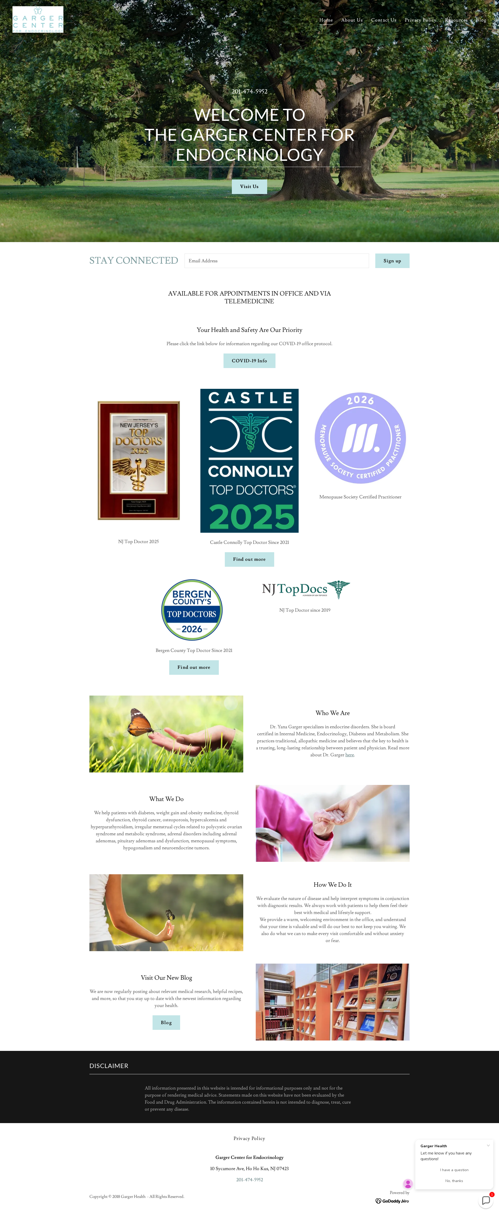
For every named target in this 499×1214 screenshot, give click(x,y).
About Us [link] (352, 20)
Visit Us (249, 187)
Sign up (392, 261)
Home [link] (326, 20)
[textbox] (277, 261)
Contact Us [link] (384, 20)
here (349, 755)
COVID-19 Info (249, 361)
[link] (37, 18)
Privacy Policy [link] (421, 20)
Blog (166, 1023)
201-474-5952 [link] (249, 92)
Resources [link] (456, 20)
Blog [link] (481, 20)
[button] (485, 1200)
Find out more (249, 559)
